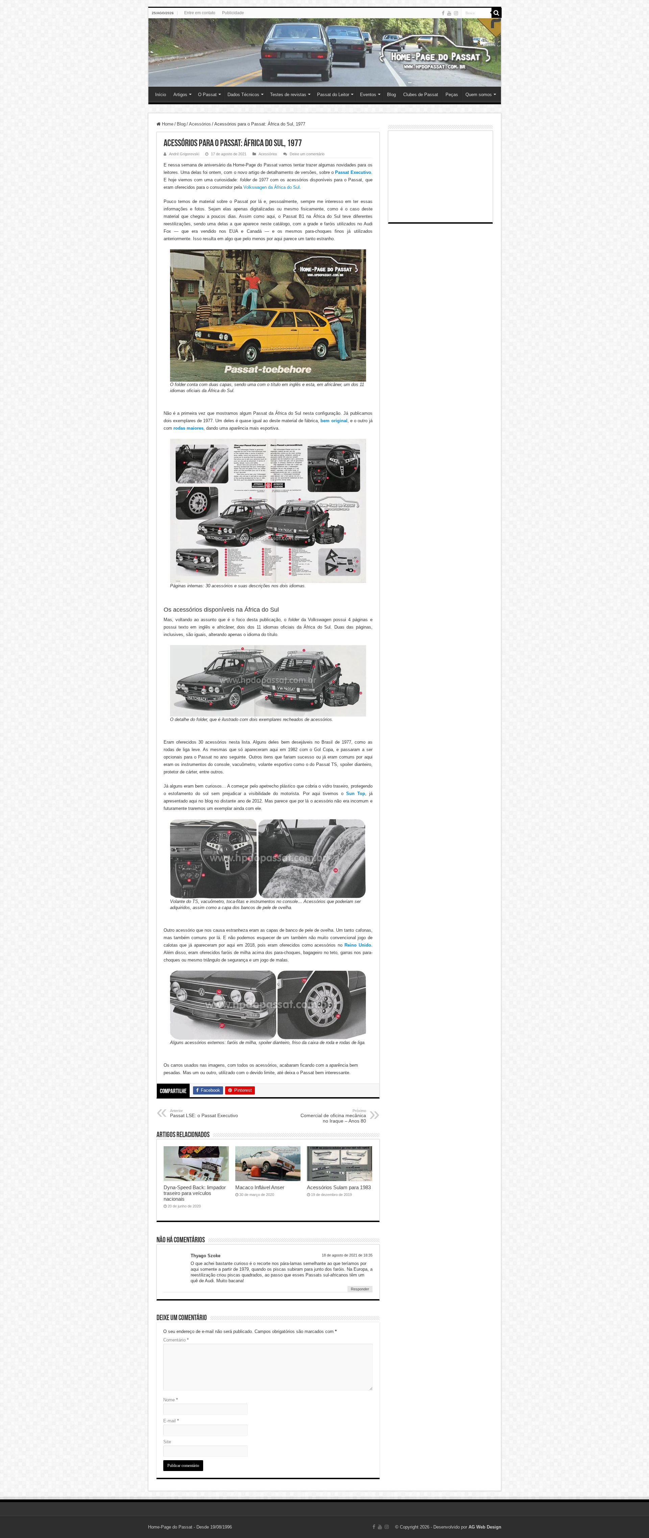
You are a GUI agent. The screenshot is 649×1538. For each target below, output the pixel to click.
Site (167, 1441)
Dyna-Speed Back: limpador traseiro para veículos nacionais (195, 1193)
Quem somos (478, 94)
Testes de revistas (288, 94)
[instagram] (456, 13)
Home (167, 124)
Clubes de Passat (420, 94)
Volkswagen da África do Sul (271, 187)
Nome (170, 1399)
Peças (452, 94)
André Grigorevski (184, 154)
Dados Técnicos (243, 94)
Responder (360, 1289)
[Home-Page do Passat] (324, 52)
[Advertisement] (440, 176)
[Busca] (496, 13)
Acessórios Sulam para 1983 (339, 1187)
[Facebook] (443, 13)
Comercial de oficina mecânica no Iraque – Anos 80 (333, 1116)
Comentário (176, 1339)
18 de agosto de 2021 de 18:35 (347, 1255)
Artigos (180, 94)
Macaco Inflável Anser (259, 1187)
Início (160, 94)
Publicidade (233, 12)
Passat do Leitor (333, 94)
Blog (391, 94)
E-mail (171, 1420)
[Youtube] (449, 13)
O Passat (207, 94)
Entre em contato (199, 12)
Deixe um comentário (307, 154)
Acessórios (200, 124)
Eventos (368, 94)
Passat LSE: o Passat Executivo (204, 1113)
